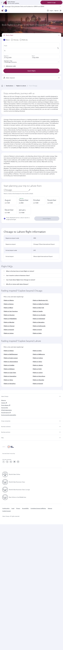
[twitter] (7, 461)
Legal (12, 508)
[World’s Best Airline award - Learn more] (5, 474)
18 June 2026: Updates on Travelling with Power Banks (20, 6)
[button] (32, 271)
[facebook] (3, 461)
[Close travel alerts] (60, 6)
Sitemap (50, 508)
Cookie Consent (6, 511)
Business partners (5, 432)
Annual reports (5, 412)
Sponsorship (4, 407)
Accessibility (25, 508)
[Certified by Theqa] (8, 447)
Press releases (5, 405)
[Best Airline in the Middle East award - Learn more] (5, 497)
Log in (51, 10)
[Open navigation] (60, 10)
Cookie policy (6, 508)
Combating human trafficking (38, 508)
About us (3, 400)
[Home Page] (2, 86)
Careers (3, 402)
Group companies (5, 421)
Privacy (18, 508)
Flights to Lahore (21, 85)
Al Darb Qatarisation (6, 410)
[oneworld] (6, 10)
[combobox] (16, 189)
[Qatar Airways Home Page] (2, 10)
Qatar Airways (4, 396)
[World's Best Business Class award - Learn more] (5, 482)
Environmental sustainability (8, 415)
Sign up (56, 10)
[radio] (10, 200)
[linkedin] (11, 461)
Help (2, 437)
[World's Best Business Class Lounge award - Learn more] (5, 489)
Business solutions (6, 426)
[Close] (1, 2)
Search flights (47, 218)
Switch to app (51, 2)
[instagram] (18, 461)
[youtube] (14, 461)
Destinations (9, 85)
